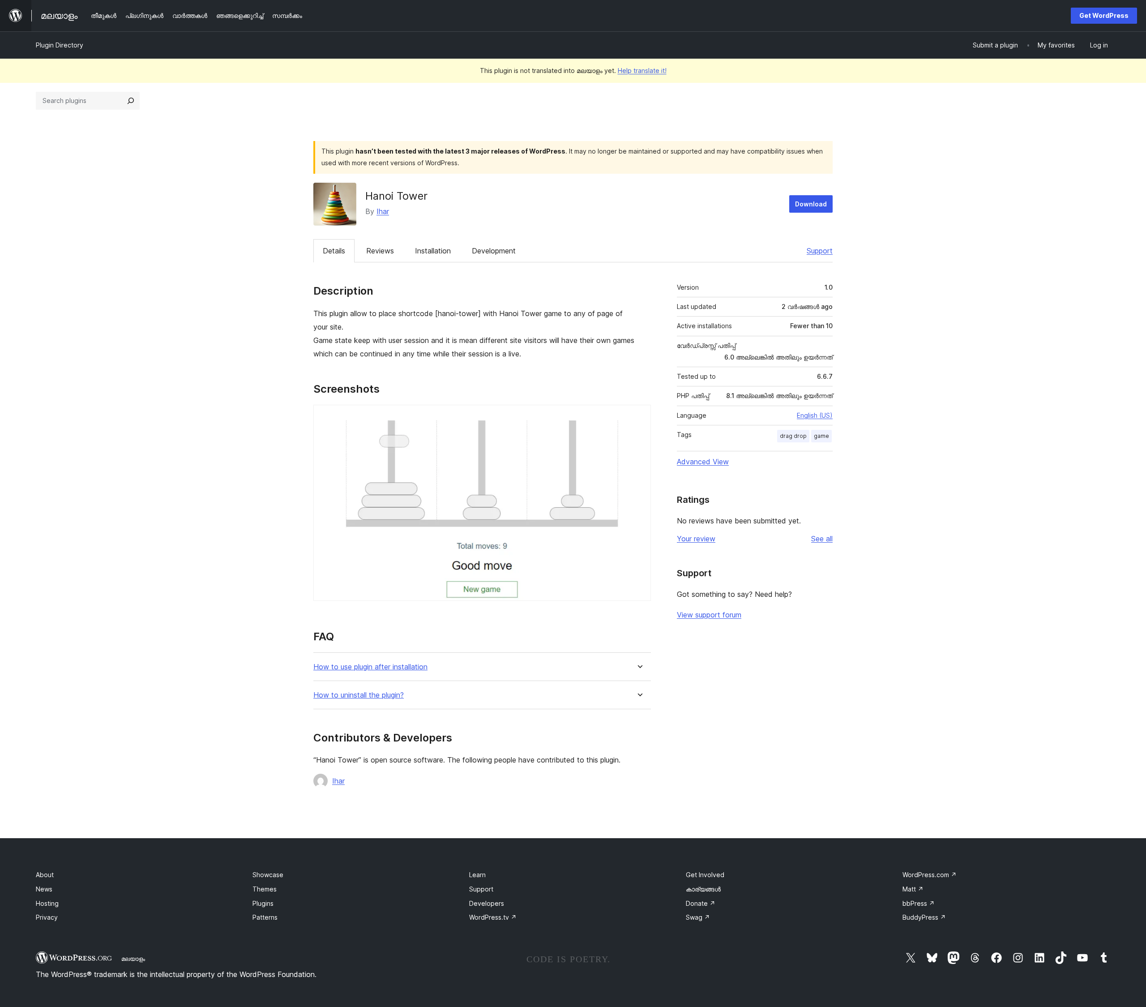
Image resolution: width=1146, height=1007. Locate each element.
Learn (477, 874)
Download (811, 204)
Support (820, 250)
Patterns (265, 917)
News (44, 889)
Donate (700, 903)
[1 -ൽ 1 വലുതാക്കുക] (638, 416)
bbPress (918, 903)
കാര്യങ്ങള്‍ (703, 889)
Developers (486, 903)
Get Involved (705, 874)
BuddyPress (924, 917)
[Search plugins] (131, 101)
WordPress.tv (493, 917)
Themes (264, 889)
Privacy (47, 917)
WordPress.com (929, 874)
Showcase (267, 874)
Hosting (47, 903)
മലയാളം (133, 958)
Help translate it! (642, 70)
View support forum (709, 614)
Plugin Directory (59, 45)
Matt (913, 889)
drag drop (793, 436)
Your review (696, 538)
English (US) (815, 415)
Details (334, 250)
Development (494, 250)
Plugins (263, 903)
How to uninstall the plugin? (358, 695)
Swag (698, 917)
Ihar (382, 211)
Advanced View (703, 461)
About (45, 874)
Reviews (380, 250)
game (821, 436)
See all (822, 538)
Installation (433, 250)
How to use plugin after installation (370, 667)
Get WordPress (1104, 15)
